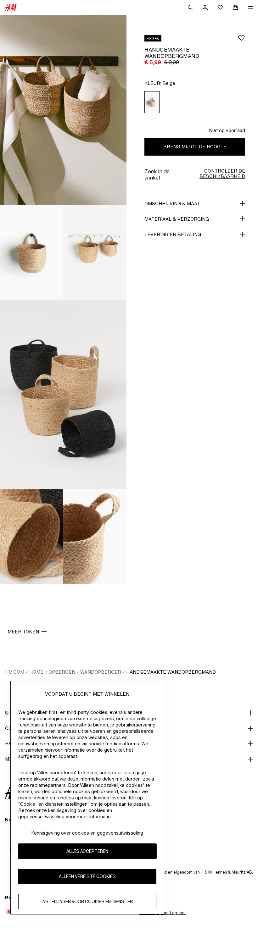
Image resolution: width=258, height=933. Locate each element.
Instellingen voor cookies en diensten (87, 901)
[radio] (152, 102)
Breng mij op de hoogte (195, 146)
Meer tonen (23, 631)
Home (36, 672)
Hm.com (14, 672)
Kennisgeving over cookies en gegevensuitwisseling (87, 833)
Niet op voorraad (227, 130)
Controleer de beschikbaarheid (222, 173)
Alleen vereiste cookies (87, 876)
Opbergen (61, 672)
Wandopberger (100, 672)
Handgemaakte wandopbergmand (171, 672)
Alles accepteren (87, 851)
